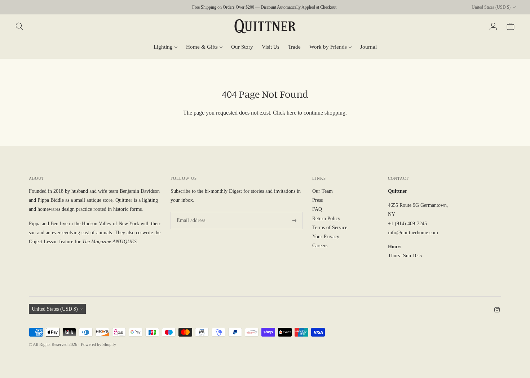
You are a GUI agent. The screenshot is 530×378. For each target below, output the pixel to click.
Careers (319, 245)
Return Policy (326, 218)
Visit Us (270, 47)
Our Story (242, 47)
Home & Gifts (202, 47)
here (291, 113)
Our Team (322, 191)
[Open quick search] (19, 26)
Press (317, 200)
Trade (294, 47)
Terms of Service (329, 227)
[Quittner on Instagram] (497, 310)
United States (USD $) (491, 7)
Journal (368, 47)
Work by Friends (328, 47)
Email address (190, 211)
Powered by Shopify (98, 344)
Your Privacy (325, 236)
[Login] (493, 26)
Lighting (163, 47)
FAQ (317, 209)
